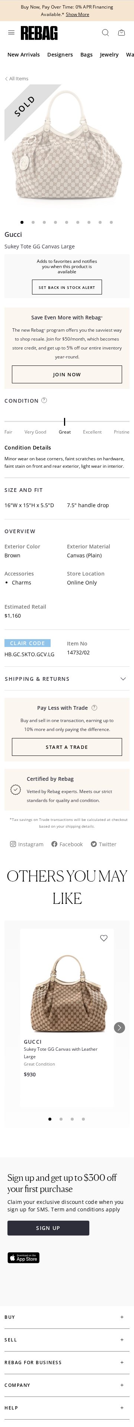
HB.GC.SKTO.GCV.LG (29, 654)
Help (11, 1408)
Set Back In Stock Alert (67, 287)
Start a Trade (67, 747)
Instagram (31, 844)
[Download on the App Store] (23, 1257)
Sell (10, 1340)
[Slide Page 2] (61, 1119)
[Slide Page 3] (72, 1119)
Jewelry (109, 54)
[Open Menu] (10, 32)
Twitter (108, 844)
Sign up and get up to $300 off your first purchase (62, 1183)
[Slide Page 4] (83, 1119)
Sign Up (48, 1227)
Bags (86, 54)
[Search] (105, 32)
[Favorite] (103, 938)
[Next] (119, 1027)
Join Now (67, 374)
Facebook (71, 844)
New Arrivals (23, 54)
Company (17, 1385)
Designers (60, 54)
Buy (9, 1317)
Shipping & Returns (37, 678)
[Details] (94, 708)
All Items (18, 78)
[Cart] (121, 32)
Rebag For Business (33, 1362)
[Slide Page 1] (50, 1119)
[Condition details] (44, 400)
